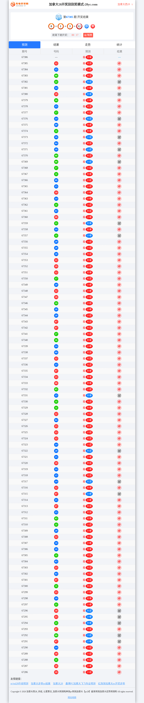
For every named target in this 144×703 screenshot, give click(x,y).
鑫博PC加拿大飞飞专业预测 (81, 683)
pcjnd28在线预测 (19, 683)
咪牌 (89, 35)
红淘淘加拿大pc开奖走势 (111, 683)
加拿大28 (58, 683)
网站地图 (72, 697)
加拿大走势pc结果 (40, 683)
